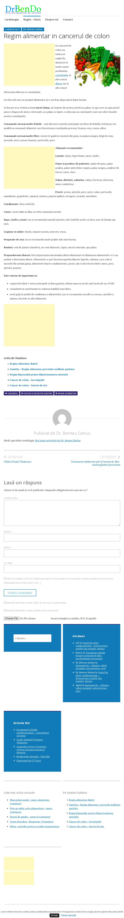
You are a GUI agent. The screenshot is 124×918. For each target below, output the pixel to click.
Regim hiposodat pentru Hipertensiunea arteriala (39, 374)
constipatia (61, 75)
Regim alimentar (67, 393)
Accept (54, 915)
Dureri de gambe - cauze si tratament (30, 816)
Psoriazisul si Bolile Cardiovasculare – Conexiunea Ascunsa (32, 732)
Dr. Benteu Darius (33, 29)
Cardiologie (12, 19)
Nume (8, 531)
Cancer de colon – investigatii (27, 380)
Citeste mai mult (68, 915)
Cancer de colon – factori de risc (28, 385)
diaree (58, 83)
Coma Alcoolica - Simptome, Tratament (31, 821)
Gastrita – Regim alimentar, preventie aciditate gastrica (42, 369)
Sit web (8, 563)
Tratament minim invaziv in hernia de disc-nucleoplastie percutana (95, 460)
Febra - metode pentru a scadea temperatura (34, 826)
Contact (68, 19)
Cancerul (13, 393)
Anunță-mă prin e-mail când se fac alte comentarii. (36, 602)
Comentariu (11, 498)
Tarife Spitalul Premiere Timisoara (29, 741)
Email (8, 547)
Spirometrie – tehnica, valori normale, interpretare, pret (91, 667)
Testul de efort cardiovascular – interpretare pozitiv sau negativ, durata (92, 645)
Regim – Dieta (32, 19)
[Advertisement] (29, 68)
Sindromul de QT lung (28, 760)
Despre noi (51, 19)
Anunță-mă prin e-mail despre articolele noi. (32, 610)
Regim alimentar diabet (24, 363)
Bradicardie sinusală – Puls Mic (33, 756)
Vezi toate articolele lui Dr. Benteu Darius (57, 440)
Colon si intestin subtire (38, 393)
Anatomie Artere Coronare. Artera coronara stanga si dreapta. (31, 749)
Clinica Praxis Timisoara (17, 458)
